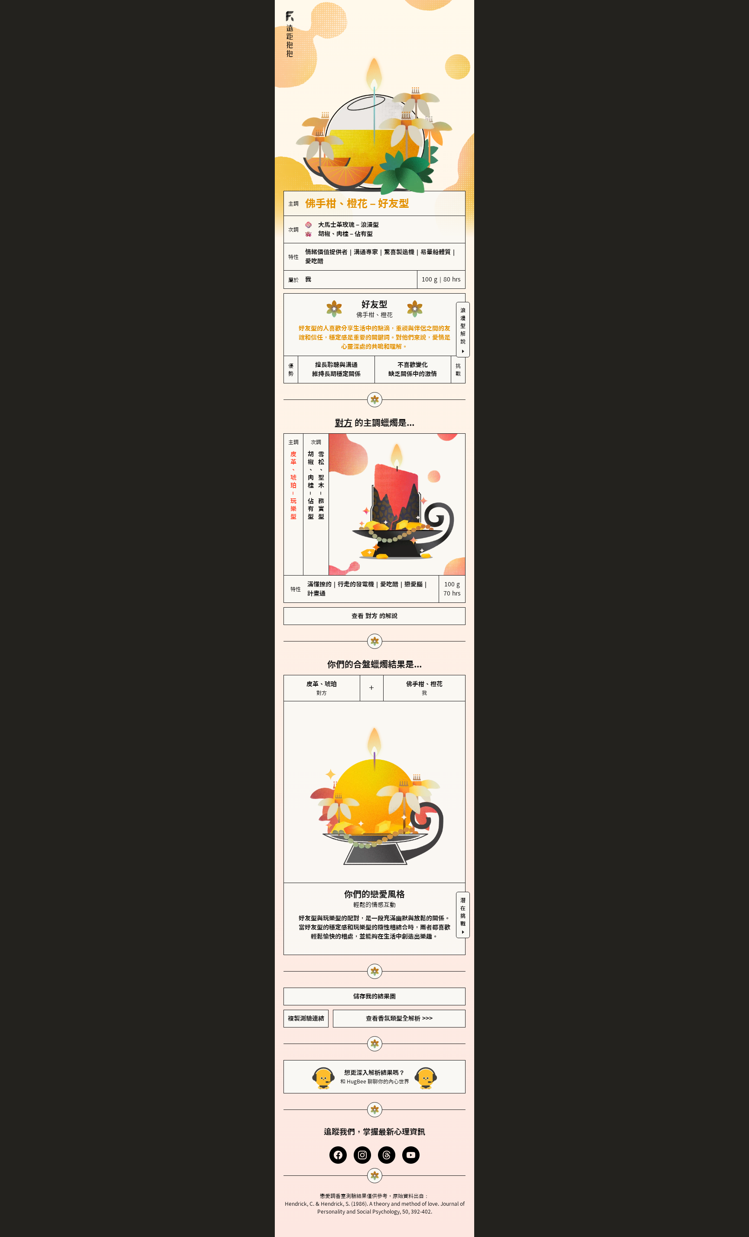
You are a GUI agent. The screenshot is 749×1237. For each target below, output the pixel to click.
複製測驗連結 (306, 1018)
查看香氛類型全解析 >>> (399, 1018)
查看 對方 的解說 (374, 616)
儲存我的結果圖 (374, 996)
